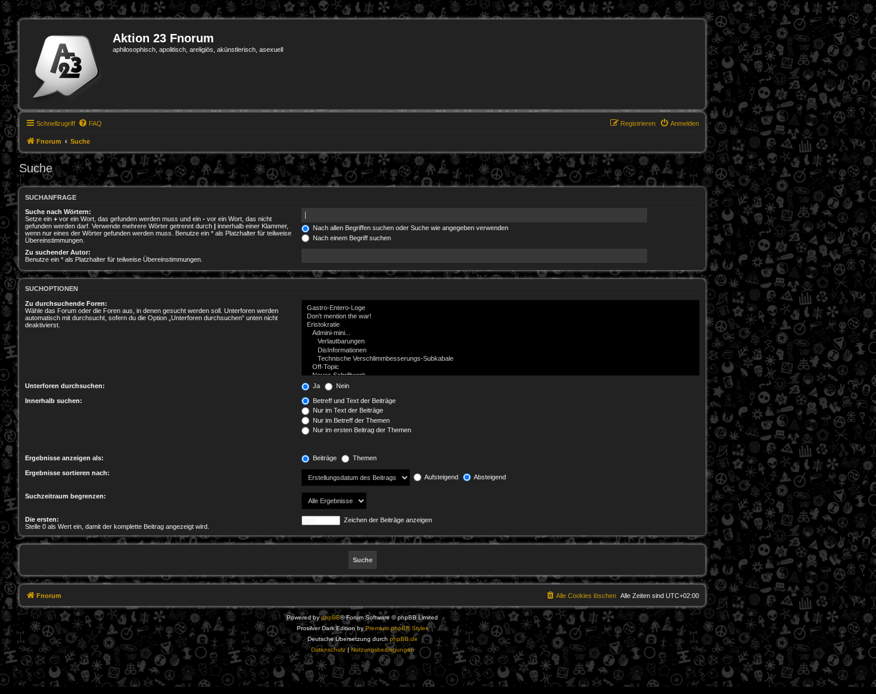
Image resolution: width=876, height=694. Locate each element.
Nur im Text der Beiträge (347, 410)
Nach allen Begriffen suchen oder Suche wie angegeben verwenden (409, 227)
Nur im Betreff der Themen (350, 420)
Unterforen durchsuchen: (65, 385)
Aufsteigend (440, 477)
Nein (341, 385)
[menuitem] (90, 123)
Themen (364, 457)
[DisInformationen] (500, 350)
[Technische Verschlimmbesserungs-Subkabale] (500, 359)
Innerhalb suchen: (53, 400)
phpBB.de (404, 639)
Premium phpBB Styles (396, 628)
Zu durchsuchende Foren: (66, 303)
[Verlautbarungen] (500, 341)
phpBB (330, 617)
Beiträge (324, 457)
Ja (315, 385)
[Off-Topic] (500, 367)
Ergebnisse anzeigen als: (64, 457)
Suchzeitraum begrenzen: (65, 496)
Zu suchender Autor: (58, 252)
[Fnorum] (68, 64)
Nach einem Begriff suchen (351, 237)
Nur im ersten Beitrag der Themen (361, 429)
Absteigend (489, 477)
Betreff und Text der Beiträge (353, 400)
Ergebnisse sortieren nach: (67, 472)
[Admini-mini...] (500, 333)
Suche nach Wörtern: (58, 211)
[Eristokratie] (500, 325)
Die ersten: (42, 519)
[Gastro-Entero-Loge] (500, 308)
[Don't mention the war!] (500, 316)
